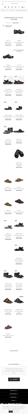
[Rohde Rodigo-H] (8, 178)
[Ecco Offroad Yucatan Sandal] (8, 275)
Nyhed (21, 296)
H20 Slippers (19, 141)
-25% (5, 76)
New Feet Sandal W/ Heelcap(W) (19, 67)
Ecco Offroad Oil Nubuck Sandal (19, 260)
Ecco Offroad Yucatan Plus (19, 286)
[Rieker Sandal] (8, 130)
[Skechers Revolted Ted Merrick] (19, 80)
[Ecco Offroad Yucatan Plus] (19, 275)
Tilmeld (15, 379)
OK (10, 411)
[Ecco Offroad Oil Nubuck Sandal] (19, 249)
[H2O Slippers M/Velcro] (19, 154)
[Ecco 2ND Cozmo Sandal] (8, 300)
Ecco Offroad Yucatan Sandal (8, 286)
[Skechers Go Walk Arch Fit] (8, 80)
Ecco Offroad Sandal (8, 116)
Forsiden (3, 10)
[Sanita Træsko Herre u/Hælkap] (8, 56)
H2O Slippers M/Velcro (19, 165)
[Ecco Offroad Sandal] (8, 106)
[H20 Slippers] (19, 130)
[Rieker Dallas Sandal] (19, 178)
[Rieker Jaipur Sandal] (8, 325)
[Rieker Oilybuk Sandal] (8, 224)
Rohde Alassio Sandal (19, 212)
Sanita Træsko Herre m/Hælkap (19, 43)
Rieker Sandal (8, 141)
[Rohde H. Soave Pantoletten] (8, 31)
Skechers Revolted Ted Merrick (19, 91)
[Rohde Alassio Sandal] (19, 201)
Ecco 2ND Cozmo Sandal (8, 312)
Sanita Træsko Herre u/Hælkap (8, 67)
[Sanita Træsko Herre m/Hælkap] (19, 31)
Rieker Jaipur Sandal (8, 335)
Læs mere (16, 411)
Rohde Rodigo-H (8, 188)
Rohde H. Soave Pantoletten (8, 43)
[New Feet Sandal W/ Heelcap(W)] (19, 56)
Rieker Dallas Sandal (19, 188)
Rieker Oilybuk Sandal (8, 236)
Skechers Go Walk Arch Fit (8, 91)
